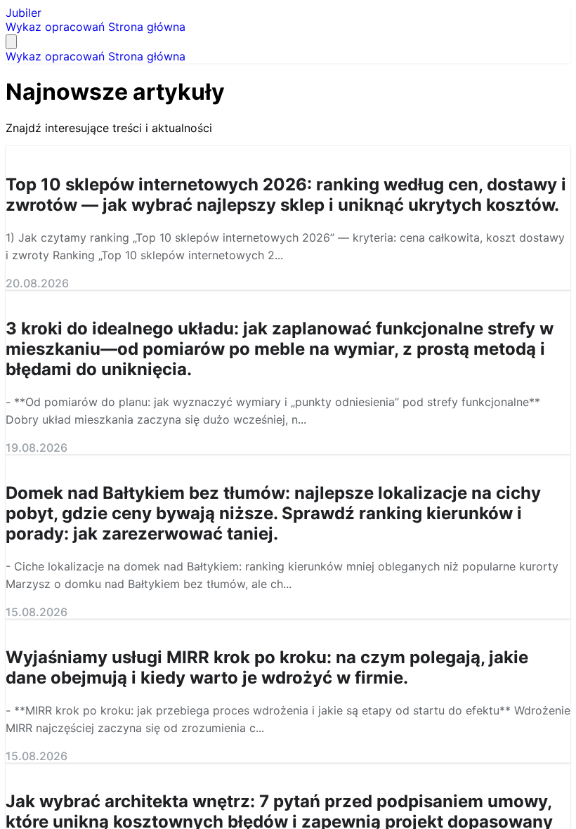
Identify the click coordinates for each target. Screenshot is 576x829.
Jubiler (23, 13)
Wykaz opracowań (57, 27)
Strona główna (146, 27)
